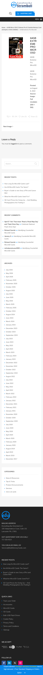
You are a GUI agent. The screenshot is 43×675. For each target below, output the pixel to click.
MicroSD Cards (9, 608)
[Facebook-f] (4, 663)
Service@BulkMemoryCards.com (14, 548)
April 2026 (9, 277)
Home (3, 27)
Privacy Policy (8, 623)
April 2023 (9, 349)
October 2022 (11, 369)
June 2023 (9, 342)
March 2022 (10, 393)
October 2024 (11, 311)
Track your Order (9, 601)
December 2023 (11, 328)
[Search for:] (21, 164)
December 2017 (11, 459)
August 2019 (10, 449)
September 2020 (12, 421)
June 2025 (9, 297)
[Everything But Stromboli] (21, 8)
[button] (37, 19)
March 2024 (10, 321)
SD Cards (6, 612)
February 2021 (11, 407)
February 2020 (11, 442)
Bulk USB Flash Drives (11, 615)
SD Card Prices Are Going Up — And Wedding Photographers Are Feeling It (16, 584)
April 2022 (9, 390)
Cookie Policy (8, 619)
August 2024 (10, 314)
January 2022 (11, 400)
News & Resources (12, 478)
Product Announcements (14, 485)
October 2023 (11, 332)
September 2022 (12, 373)
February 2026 (11, 280)
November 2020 (11, 414)
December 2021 (11, 404)
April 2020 (9, 435)
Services (9, 488)
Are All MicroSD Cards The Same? (16, 187)
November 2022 (11, 366)
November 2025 (11, 283)
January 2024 (11, 325)
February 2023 (11, 356)
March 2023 (10, 352)
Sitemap (6, 630)
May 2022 (9, 387)
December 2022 (11, 362)
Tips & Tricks (10, 481)
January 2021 (11, 411)
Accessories (7, 604)
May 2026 (9, 273)
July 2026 (9, 270)
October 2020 (11, 418)
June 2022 (9, 383)
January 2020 (11, 445)
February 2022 (11, 397)
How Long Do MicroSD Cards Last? (16, 184)
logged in (14, 144)
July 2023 (9, 338)
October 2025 (11, 287)
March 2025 (10, 304)
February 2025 (11, 308)
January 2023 (11, 359)
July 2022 (9, 380)
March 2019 (10, 455)
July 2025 (9, 294)
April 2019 (9, 452)
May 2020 (9, 431)
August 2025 (10, 290)
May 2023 (9, 345)
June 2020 (9, 428)
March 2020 (10, 438)
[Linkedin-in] (9, 663)
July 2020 (9, 424)
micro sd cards (11, 492)
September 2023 (12, 335)
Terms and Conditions (11, 626)
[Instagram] (20, 663)
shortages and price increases (26, 666)
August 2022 (10, 376)
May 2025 (9, 301)
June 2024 (9, 318)
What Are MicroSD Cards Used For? (17, 196)
